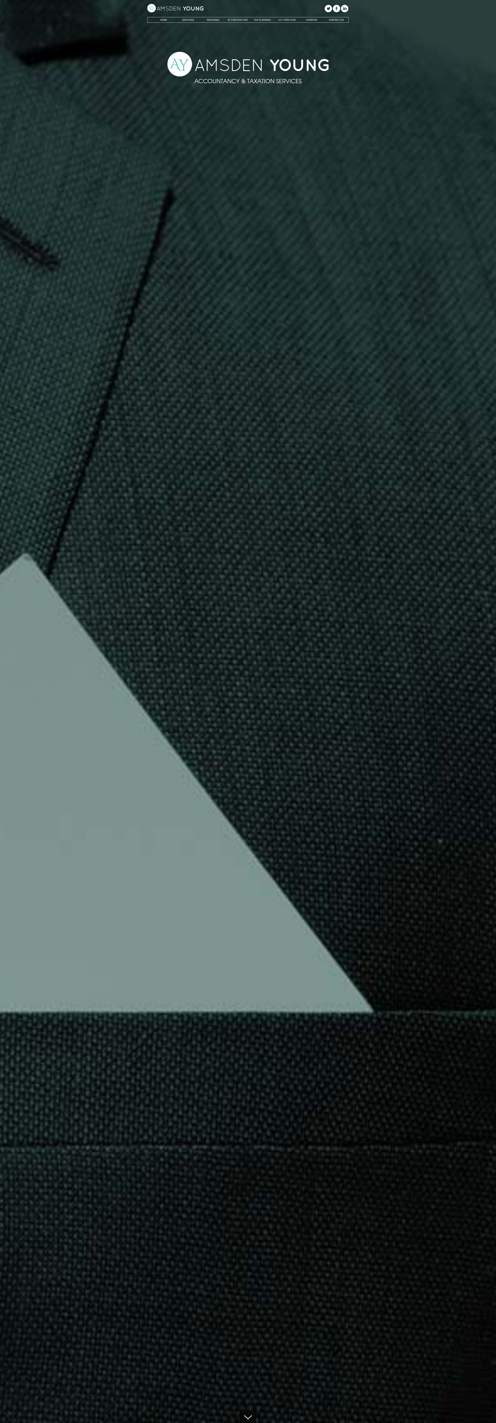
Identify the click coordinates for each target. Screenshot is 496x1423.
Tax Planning (262, 20)
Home (163, 20)
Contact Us (336, 20)
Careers (311, 20)
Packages (213, 20)
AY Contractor (238, 20)
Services (188, 20)
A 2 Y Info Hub (286, 20)
